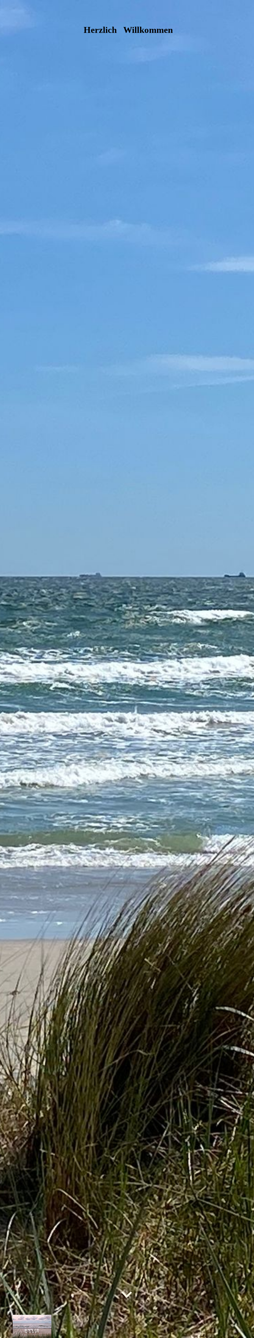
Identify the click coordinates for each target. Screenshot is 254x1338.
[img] (127, 669)
